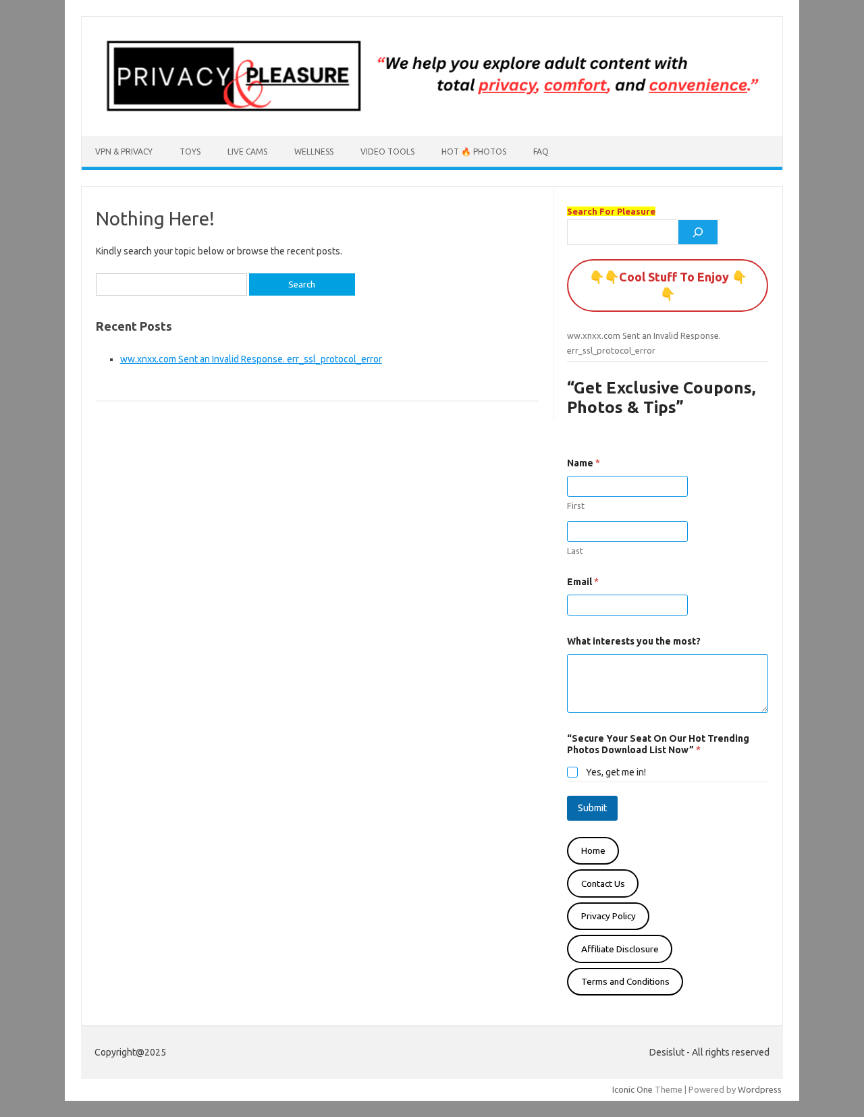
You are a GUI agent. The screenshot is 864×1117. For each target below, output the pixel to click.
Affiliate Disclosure (620, 949)
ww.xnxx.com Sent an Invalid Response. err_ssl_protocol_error (251, 359)
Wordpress (760, 1089)
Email (583, 581)
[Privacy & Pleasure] (432, 113)
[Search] (698, 232)
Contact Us (603, 883)
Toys (190, 151)
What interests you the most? (634, 641)
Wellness (313, 151)
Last (575, 550)
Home (593, 850)
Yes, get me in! (616, 772)
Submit (592, 807)
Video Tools (387, 151)
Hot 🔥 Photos (473, 151)
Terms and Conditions (625, 981)
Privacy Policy (608, 915)
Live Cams (247, 151)
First (576, 505)
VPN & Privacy (124, 151)
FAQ (541, 151)
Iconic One (632, 1089)
